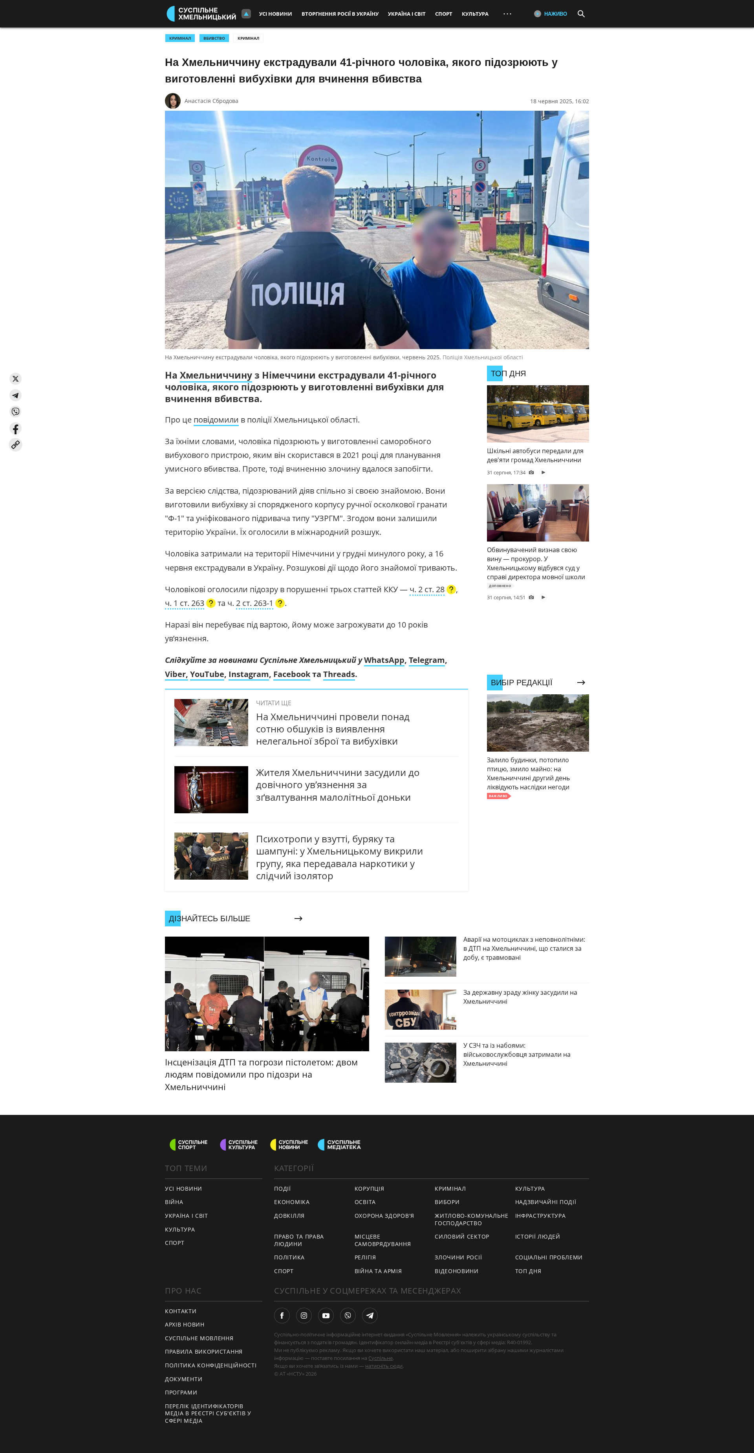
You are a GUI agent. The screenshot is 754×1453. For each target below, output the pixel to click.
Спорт (443, 13)
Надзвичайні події (545, 1202)
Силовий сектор (462, 1236)
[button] (15, 379)
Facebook (291, 674)
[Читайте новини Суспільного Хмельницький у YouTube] (326, 1315)
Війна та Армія (378, 1271)
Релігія (365, 1257)
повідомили (216, 419)
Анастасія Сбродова (211, 100)
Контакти (181, 1311)
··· (507, 13)
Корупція (369, 1188)
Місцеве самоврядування (383, 1240)
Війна (174, 1202)
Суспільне (380, 1358)
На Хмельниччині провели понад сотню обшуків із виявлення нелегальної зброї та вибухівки (333, 728)
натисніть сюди (384, 1365)
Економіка (291, 1202)
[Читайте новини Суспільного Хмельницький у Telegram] (370, 1315)
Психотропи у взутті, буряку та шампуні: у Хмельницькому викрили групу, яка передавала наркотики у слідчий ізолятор (339, 857)
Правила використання (204, 1351)
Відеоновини (457, 1271)
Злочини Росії (458, 1257)
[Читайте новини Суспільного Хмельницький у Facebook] (282, 1315)
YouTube (207, 674)
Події (282, 1188)
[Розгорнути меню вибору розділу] (246, 13)
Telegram (427, 660)
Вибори (447, 1202)
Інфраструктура (540, 1215)
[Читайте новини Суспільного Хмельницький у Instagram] (304, 1315)
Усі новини (275, 13)
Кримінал (248, 38)
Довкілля (289, 1215)
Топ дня (528, 1271)
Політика (289, 1257)
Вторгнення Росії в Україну (340, 13)
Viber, (176, 674)
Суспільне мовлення (199, 1338)
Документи (183, 1379)
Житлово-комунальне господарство (472, 1219)
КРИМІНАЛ (180, 38)
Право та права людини (299, 1240)
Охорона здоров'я (384, 1215)
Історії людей (537, 1236)
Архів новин (185, 1324)
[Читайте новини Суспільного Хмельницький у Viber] (348, 1315)
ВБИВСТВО (214, 38)
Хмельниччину (216, 375)
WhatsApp (384, 660)
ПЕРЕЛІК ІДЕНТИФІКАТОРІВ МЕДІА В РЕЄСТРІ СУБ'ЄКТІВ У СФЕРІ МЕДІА (208, 1413)
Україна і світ (407, 13)
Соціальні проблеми (549, 1257)
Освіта (365, 1202)
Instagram (249, 674)
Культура (475, 13)
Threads (339, 674)
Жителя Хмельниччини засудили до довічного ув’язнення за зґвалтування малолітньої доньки (338, 784)
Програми (181, 1392)
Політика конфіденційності (211, 1365)
